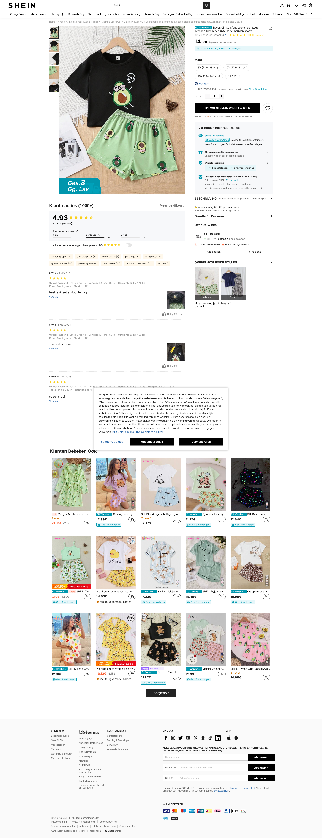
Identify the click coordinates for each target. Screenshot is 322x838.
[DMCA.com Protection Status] (174, 818)
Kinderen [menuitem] (264, 14)
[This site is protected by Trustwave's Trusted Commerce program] (165, 818)
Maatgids (83, 761)
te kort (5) (163, 263)
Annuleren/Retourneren (91, 743)
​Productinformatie (88, 781)
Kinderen (62, 22)
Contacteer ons (114, 736)
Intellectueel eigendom (104, 826)
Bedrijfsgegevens (60, 736)
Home (52, 22)
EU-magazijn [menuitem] (56, 14)
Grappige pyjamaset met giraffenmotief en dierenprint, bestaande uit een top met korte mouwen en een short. (250, 591)
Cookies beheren (108, 821)
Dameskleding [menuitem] (76, 14)
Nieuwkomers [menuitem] (38, 14)
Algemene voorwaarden (63, 826)
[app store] (228, 739)
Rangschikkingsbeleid (90, 776)
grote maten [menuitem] (112, 14)
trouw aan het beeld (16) (139, 263)
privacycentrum (221, 790)
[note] (108, 525)
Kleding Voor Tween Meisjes (83, 22)
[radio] (208, 67)
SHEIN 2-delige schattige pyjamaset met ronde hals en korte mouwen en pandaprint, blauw (161, 514)
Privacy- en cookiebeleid (242, 788)
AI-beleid (84, 826)
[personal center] (282, 5)
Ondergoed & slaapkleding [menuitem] (177, 14)
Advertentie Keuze (128, 826)
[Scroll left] (306, 14)
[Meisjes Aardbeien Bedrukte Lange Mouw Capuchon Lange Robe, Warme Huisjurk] (71, 484)
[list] (192, 738)
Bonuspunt (112, 745)
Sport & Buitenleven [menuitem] (298, 14)
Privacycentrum (59, 821)
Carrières (56, 749)
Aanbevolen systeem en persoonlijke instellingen (76, 831)
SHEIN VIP (84, 765)
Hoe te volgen (86, 756)
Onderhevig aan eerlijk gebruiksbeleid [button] (224, 155)
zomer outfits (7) (110, 256)
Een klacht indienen (61, 758)
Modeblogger (58, 745)
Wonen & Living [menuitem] (131, 14)
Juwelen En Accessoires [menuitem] (209, 14)
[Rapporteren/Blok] (183, 314)
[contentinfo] (219, 811)
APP (228, 731)
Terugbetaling (86, 747)
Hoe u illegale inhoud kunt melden (90, 770)
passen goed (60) (87, 263)
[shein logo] (21, 5)
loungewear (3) (153, 256)
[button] (304, 5)
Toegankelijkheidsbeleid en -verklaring (91, 786)
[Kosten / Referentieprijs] (210, 42)
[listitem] (207, 283)
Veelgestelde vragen (117, 749)
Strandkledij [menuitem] (94, 14)
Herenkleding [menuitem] (151, 14)
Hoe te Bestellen (87, 752)
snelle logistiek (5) (86, 256)
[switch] (128, 245)
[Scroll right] (311, 14)
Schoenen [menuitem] (277, 14)
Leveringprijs (85, 738)
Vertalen (53, 297)
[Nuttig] (164, 314)
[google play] (236, 739)
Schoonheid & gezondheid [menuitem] (240, 14)
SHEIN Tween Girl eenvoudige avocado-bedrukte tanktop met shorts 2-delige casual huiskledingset (71, 591)
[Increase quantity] (221, 96)
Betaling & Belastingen (118, 740)
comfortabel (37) (111, 263)
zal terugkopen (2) (60, 256)
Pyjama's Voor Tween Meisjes (116, 22)
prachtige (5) (131, 256)
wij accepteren (173, 804)
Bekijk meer (161, 693)
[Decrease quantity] (207, 96)
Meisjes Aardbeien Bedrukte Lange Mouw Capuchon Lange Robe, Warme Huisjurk (71, 514)
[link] (289, 5)
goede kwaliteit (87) (61, 263)
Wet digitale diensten (61, 754)
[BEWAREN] (268, 108)
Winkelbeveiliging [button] (214, 163)
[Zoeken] (206, 5)
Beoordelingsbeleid (61, 223)
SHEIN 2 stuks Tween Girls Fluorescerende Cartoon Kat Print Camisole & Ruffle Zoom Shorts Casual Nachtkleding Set (250, 514)
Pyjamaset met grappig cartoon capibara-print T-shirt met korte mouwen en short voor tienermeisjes (206, 514)
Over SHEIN (57, 740)
